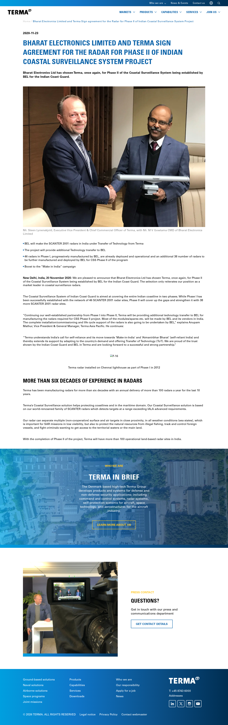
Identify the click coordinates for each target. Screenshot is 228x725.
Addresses (176, 695)
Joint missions (32, 702)
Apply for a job (126, 690)
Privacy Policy (108, 714)
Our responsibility (128, 685)
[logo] (19, 12)
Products (75, 679)
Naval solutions (33, 685)
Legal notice (88, 714)
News (119, 696)
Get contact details (152, 624)
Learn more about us (114, 525)
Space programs (34, 696)
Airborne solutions (35, 690)
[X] (181, 703)
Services (75, 690)
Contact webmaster (134, 714)
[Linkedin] (173, 703)
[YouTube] (198, 703)
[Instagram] (190, 703)
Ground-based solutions (39, 679)
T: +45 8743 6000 (180, 691)
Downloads (76, 696)
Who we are (124, 679)
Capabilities (77, 685)
